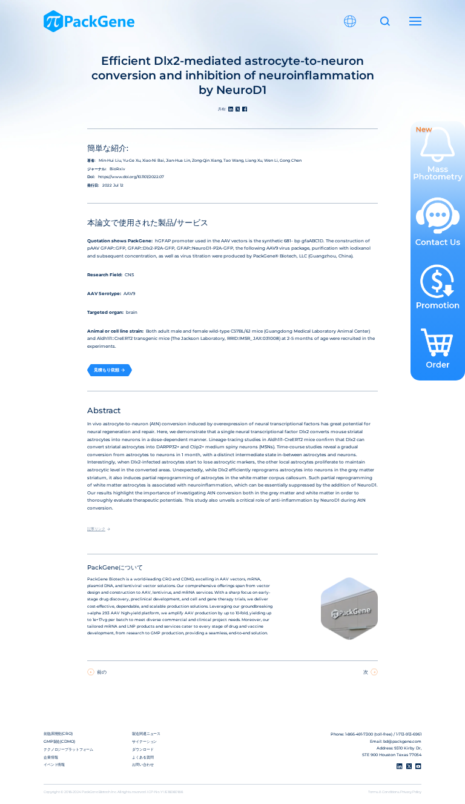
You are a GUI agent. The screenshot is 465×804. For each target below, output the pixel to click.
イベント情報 (54, 764)
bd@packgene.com (402, 741)
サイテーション (144, 741)
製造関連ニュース (146, 733)
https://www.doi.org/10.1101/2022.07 (131, 176)
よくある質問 (142, 757)
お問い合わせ (142, 764)
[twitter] (409, 766)
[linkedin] (400, 766)
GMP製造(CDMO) (59, 741)
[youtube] (418, 766)
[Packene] (89, 21)
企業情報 (51, 757)
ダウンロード (142, 749)
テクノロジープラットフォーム (68, 749)
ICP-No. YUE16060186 (165, 792)
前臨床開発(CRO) (58, 733)
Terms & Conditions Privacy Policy (394, 792)
